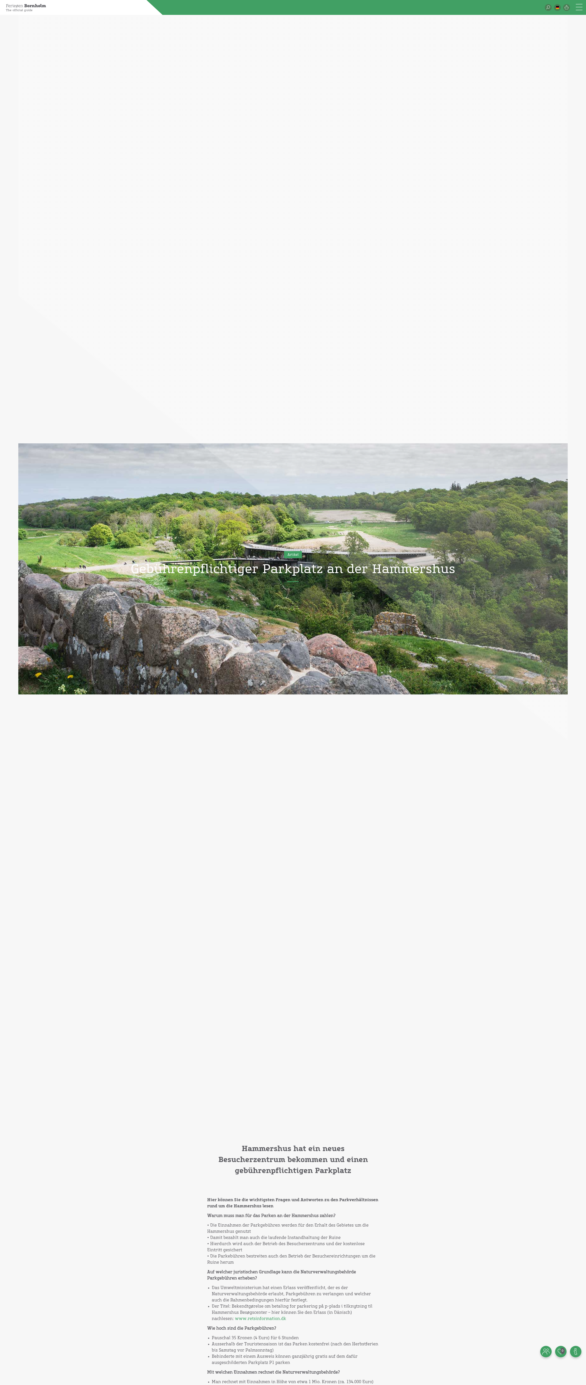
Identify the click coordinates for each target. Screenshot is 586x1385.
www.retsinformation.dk (260, 1319)
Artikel (293, 554)
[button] (557, 7)
